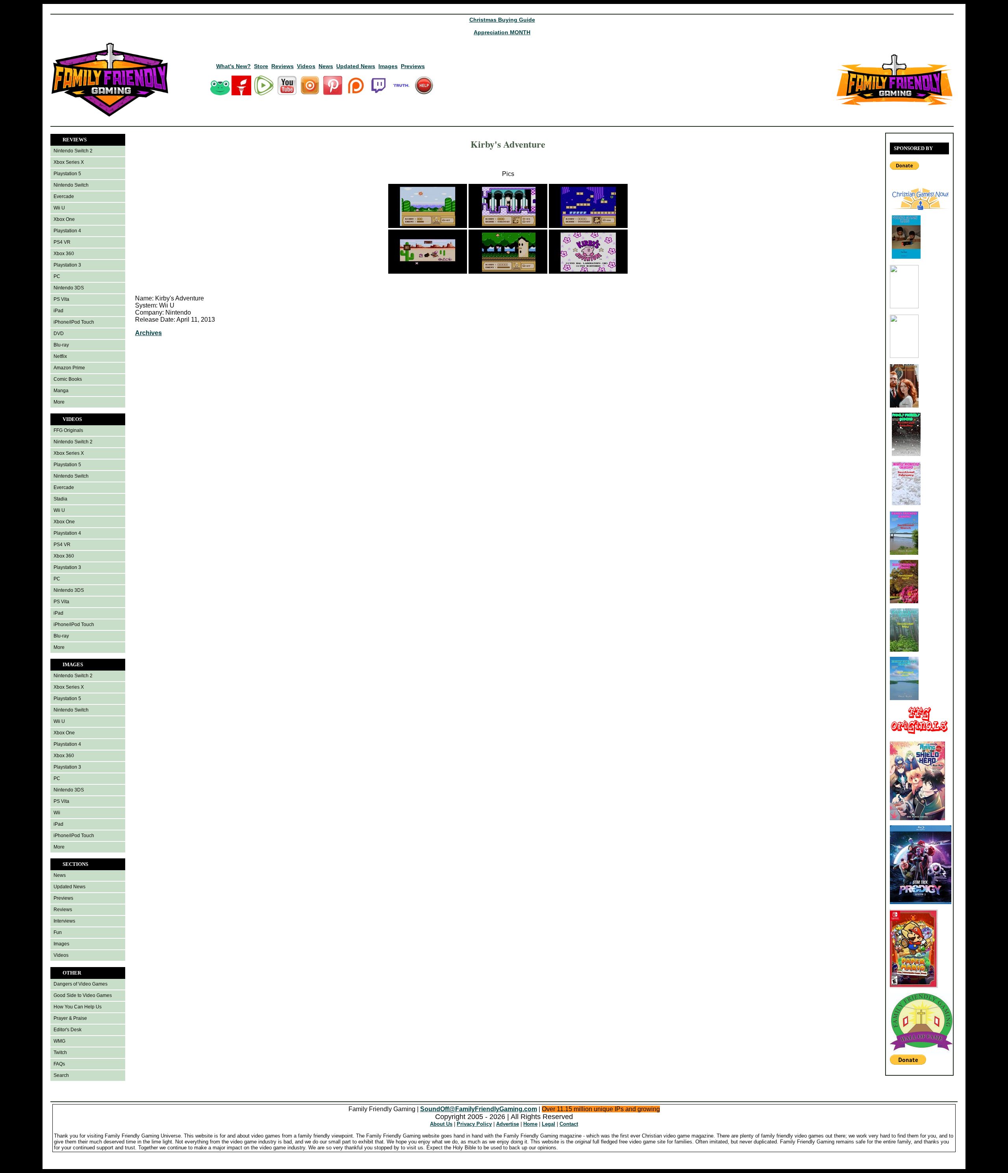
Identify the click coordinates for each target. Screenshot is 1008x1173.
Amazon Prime (69, 368)
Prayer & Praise (70, 1018)
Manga (61, 390)
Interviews (64, 921)
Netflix (60, 356)
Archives (148, 333)
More (59, 402)
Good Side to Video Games (83, 995)
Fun (58, 932)
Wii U (59, 208)
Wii (57, 812)
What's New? (233, 66)
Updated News (355, 66)
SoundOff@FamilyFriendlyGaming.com (478, 1109)
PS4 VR (62, 242)
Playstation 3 (67, 265)
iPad (58, 310)
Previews (413, 66)
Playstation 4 (67, 230)
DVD (59, 333)
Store (261, 66)
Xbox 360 (64, 253)
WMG (59, 1041)
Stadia (60, 499)
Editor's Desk (68, 1029)
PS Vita (61, 299)
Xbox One (64, 219)
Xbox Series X (69, 162)
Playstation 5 (67, 173)
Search (61, 1075)
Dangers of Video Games (80, 984)
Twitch (60, 1052)
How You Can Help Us (78, 1007)
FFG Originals (68, 430)
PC (57, 276)
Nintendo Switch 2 (73, 151)
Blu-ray (61, 345)
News (326, 66)
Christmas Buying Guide (502, 20)
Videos (306, 66)
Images (388, 66)
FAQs (59, 1064)
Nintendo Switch (71, 185)
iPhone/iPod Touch (74, 322)
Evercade (64, 196)
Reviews (282, 66)
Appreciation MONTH (502, 32)
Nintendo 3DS (69, 288)
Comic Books (68, 379)
